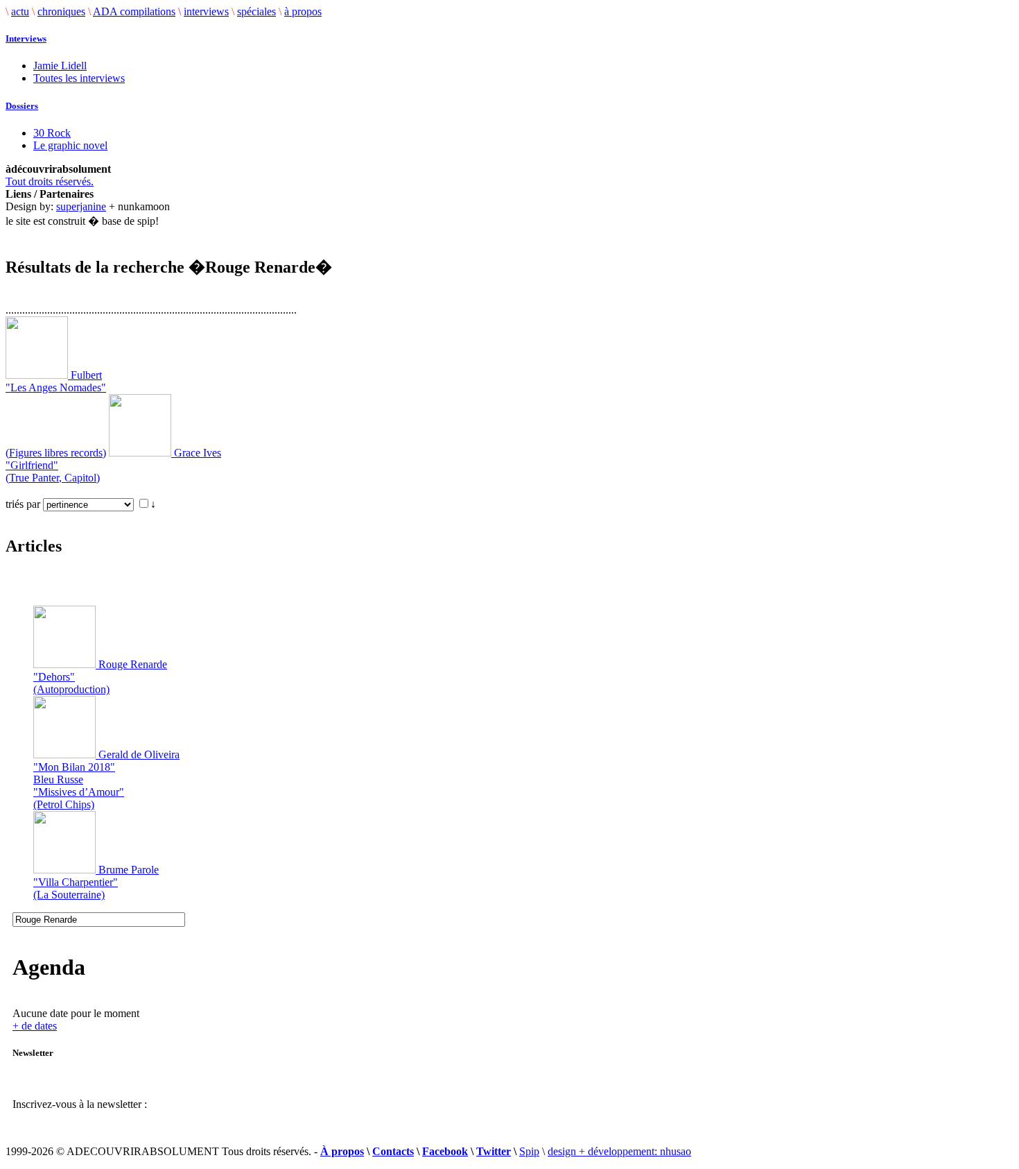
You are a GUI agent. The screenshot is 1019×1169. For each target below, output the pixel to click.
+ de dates (34, 1026)
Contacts (393, 1151)
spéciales (256, 11)
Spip (529, 1151)
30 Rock (52, 133)
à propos (303, 11)
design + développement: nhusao (619, 1151)
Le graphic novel (70, 145)
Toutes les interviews (79, 78)
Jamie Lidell (60, 65)
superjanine (81, 206)
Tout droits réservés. (50, 181)
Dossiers (22, 106)
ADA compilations (134, 11)
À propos (342, 1151)
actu (20, 11)
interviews (206, 11)
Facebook (445, 1151)
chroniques (61, 11)
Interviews (26, 38)
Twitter (493, 1151)
